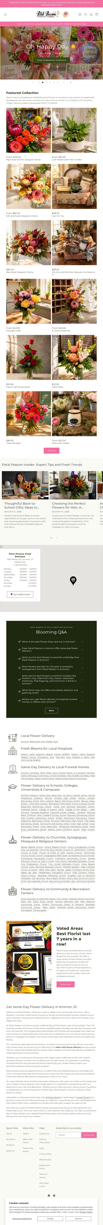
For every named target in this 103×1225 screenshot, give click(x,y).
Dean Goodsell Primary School (51, 815)
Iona (43, 741)
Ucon (55, 741)
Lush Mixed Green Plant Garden (67, 160)
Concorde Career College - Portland (68, 812)
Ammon (25, 741)
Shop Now (65, 984)
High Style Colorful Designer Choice (23, 160)
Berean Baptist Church (32, 847)
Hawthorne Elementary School (73, 826)
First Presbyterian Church (34, 864)
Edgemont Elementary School (35, 821)
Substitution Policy (44, 1167)
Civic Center (62, 899)
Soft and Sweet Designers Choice (22, 216)
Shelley (49, 741)
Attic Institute (47, 801)
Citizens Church (74, 853)
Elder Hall (26, 901)
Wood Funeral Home (44, 778)
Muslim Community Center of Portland (63, 904)
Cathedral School (29, 809)
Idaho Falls (35, 741)
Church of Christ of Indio (52, 853)
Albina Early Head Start (50, 795)
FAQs (41, 1148)
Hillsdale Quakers (71, 867)
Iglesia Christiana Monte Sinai (79, 870)
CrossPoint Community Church (70, 858)
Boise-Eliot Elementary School (36, 806)
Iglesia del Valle (29, 872)
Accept (50, 1218)
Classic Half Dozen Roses (18, 387)
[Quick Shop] (80, 14)
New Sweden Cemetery (78, 775)
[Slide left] (46, 538)
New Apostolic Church (37, 881)
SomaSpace (26, 910)
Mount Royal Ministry (56, 878)
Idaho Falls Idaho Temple (51, 870)
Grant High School (79, 824)
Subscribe (89, 1135)
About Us (10, 1151)
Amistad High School (65, 798)
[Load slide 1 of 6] (39, 82)
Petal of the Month (28, 1150)
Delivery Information (44, 1141)
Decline (78, 1218)
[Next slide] (64, 82)
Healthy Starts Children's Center (64, 829)
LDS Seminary (38, 878)
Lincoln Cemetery (58, 775)
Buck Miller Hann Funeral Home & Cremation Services (67, 773)
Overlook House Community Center (75, 907)
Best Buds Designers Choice (19, 272)
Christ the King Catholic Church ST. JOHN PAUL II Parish (67, 850)
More (51, 710)
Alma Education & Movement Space (38, 899)
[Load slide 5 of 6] (54, 82)
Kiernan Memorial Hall (66, 901)
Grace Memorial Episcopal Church (45, 867)
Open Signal (48, 907)
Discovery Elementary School (81, 815)
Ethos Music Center (43, 901)
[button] (5, 14)
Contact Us (44, 1133)
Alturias (48, 798)
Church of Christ (29, 853)
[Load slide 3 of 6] (46, 82)
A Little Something (61, 331)
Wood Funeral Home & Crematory (71, 778)
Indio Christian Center (83, 872)
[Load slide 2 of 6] (43, 82)
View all (51, 450)
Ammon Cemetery (30, 773)
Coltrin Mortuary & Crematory (35, 775)
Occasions (10, 1139)
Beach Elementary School (67, 801)
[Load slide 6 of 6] (58, 82)
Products (10, 1145)
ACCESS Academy (29, 795)
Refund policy (45, 1159)
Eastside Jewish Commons (81, 899)
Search (26, 1133)
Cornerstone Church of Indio (81, 855)
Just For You (58, 216)
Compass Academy (39, 812)
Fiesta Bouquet (13, 443)
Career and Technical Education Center (73, 806)
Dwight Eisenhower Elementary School (75, 818)
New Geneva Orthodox (59, 881)
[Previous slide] (33, 82)
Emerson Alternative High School (67, 821)
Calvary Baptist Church (55, 847)
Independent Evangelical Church (54, 872)
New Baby (51, 60)
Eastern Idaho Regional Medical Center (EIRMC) (45, 754)
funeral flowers (83, 1097)
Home (9, 1133)
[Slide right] (57, 538)
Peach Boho (57, 387)
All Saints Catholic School (75, 795)
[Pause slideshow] (70, 82)
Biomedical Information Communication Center (71, 804)
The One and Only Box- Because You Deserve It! (73, 273)
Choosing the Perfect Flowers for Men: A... (69, 505)
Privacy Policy (86, 1212)
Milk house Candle (60, 443)
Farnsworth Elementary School (55, 824)
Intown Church (28, 875)
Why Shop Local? (43, 1184)
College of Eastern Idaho (51, 809)
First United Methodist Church (64, 864)
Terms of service (43, 1175)
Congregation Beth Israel (55, 855)
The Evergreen (40, 910)
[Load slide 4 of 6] (50, 82)
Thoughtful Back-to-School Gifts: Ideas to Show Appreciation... (20, 505)
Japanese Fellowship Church (52, 875)
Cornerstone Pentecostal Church (37, 858)
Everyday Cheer (13, 331)
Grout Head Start (48, 826)
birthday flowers (53, 1097)
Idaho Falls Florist (27, 1141)
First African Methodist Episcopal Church (74, 861)
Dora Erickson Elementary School (37, 818)
